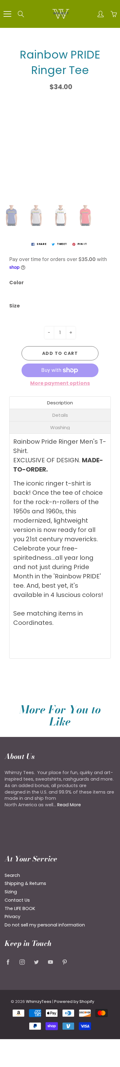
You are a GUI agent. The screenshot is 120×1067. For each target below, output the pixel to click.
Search (12, 875)
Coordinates (32, 622)
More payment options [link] (60, 383)
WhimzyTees (38, 1001)
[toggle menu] (7, 14)
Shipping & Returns (25, 883)
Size (14, 306)
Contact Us (17, 900)
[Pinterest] (64, 961)
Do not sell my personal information (45, 925)
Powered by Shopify (74, 1001)
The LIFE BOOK (20, 908)
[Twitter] (36, 961)
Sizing (11, 892)
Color (16, 282)
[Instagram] (22, 961)
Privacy (12, 916)
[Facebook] (7, 961)
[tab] (60, 402)
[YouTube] (50, 961)
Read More (69, 805)
